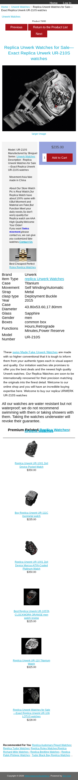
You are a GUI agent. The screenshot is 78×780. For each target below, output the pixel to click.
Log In (67, 3)
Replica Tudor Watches (16, 748)
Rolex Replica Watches (22, 267)
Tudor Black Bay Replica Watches (51, 755)
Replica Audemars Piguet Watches (51, 745)
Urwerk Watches (20, 7)
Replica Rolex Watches (44, 748)
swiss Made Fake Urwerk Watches (35, 352)
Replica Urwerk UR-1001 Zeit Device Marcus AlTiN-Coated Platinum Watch (31, 565)
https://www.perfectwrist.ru (37, 776)
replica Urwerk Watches (44, 279)
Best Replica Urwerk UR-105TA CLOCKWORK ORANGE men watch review (31, 614)
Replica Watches (54, 430)
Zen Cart (67, 776)
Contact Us (26, 242)
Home (54, 3)
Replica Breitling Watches (44, 751)
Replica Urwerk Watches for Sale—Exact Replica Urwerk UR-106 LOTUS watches (31, 713)
